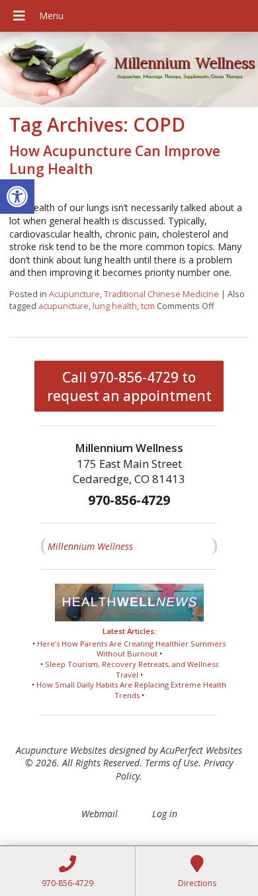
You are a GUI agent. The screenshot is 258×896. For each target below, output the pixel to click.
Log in (164, 813)
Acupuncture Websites (61, 750)
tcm (148, 306)
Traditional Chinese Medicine (161, 294)
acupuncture (63, 306)
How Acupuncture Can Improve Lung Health (114, 160)
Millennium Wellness (90, 546)
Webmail (99, 813)
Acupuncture (74, 294)
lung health (115, 306)
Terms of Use (171, 762)
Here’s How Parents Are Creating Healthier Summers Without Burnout (131, 649)
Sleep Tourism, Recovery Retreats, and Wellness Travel (131, 669)
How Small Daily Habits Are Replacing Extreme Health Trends (131, 690)
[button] (17, 196)
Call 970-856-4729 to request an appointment (129, 386)
